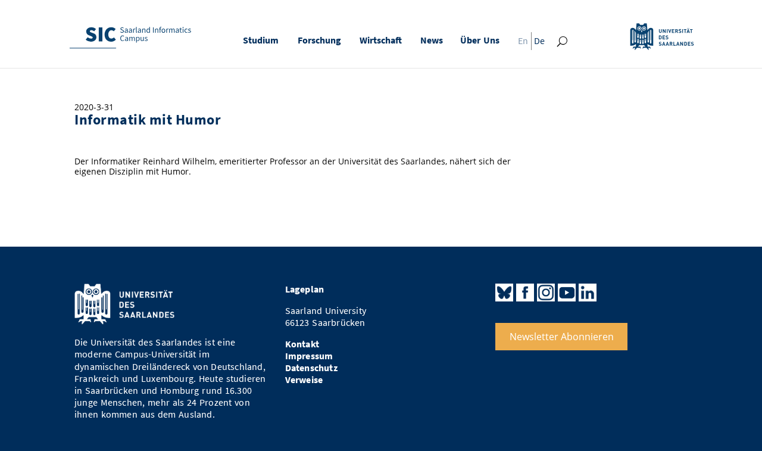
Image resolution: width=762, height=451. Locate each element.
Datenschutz (311, 368)
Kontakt (302, 344)
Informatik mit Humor (147, 120)
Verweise (304, 379)
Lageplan (304, 289)
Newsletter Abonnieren (562, 336)
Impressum (309, 356)
